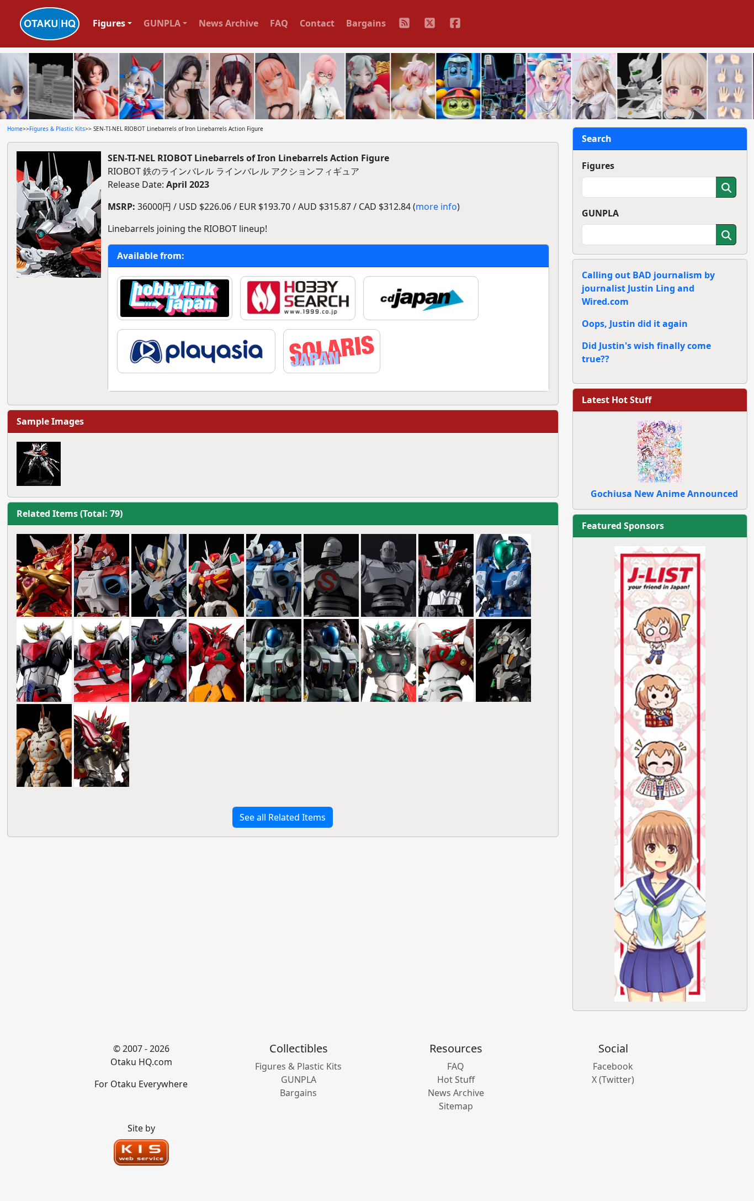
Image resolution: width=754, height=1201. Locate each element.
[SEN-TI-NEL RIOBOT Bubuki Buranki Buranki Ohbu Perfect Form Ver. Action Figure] (44, 745)
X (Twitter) (613, 1079)
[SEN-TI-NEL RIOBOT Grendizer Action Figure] (44, 660)
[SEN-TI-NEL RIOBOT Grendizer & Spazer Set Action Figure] (101, 660)
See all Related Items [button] (283, 817)
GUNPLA (600, 213)
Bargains (366, 23)
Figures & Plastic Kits (57, 129)
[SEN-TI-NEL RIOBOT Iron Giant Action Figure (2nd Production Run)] (331, 575)
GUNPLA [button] (162, 23)
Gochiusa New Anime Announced (664, 494)
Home (15, 129)
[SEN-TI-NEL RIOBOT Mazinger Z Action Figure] (446, 575)
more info (436, 206)
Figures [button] (109, 23)
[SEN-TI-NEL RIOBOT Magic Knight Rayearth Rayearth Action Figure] (44, 575)
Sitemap (456, 1106)
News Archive (228, 23)
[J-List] (659, 773)
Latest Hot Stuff (616, 400)
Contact (317, 23)
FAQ (279, 23)
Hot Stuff (456, 1079)
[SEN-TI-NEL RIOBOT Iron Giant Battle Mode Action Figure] (388, 575)
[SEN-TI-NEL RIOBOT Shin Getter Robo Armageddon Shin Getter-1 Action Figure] (446, 660)
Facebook (613, 1066)
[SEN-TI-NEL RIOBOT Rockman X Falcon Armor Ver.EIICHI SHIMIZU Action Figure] (159, 575)
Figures (598, 166)
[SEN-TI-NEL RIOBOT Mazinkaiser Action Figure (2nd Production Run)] (101, 745)
